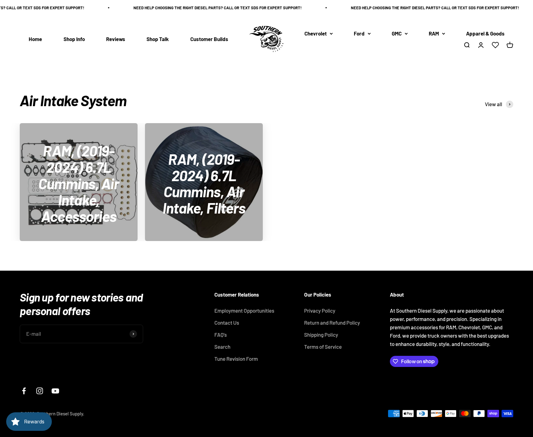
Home (35, 39)
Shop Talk (158, 39)
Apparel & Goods (485, 33)
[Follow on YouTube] (55, 391)
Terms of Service (323, 346)
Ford (359, 33)
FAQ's (220, 334)
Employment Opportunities (244, 310)
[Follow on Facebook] (24, 391)
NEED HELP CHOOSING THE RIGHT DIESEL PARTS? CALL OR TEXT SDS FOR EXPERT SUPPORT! (212, 7)
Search (222, 346)
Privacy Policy (319, 310)
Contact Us (226, 322)
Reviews (115, 39)
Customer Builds (209, 39)
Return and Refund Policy (332, 322)
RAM (434, 33)
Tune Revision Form (236, 359)
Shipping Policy (321, 334)
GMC (397, 33)
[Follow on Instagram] (39, 391)
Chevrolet (315, 33)
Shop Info (74, 39)
